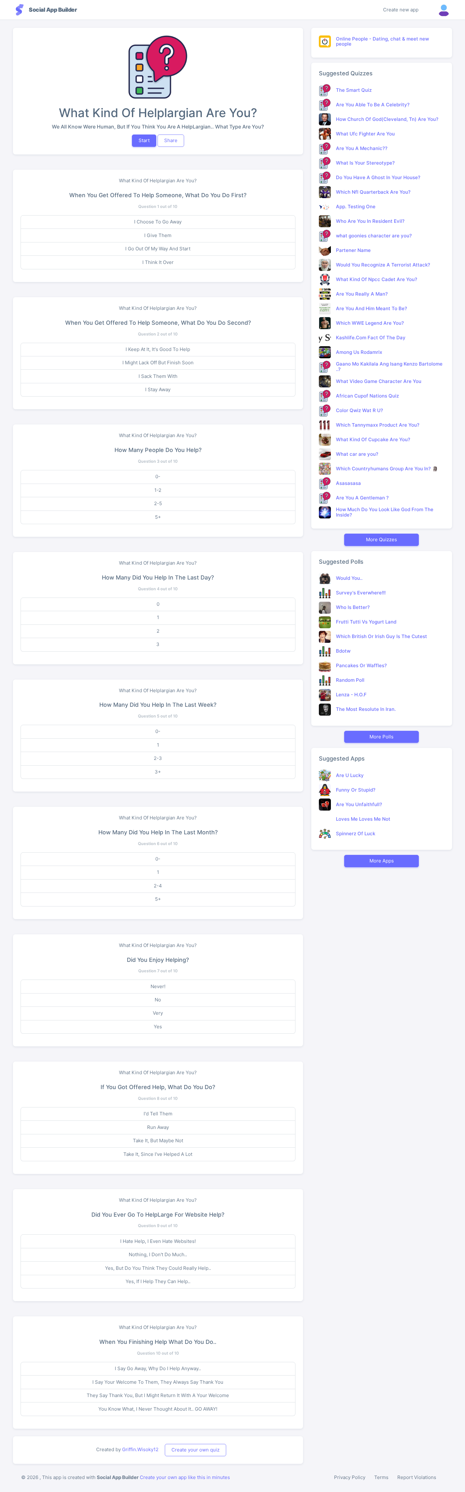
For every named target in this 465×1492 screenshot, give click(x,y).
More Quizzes (381, 539)
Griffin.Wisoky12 (140, 1449)
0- (157, 476)
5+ (158, 517)
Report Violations (416, 1477)
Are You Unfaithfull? (359, 804)
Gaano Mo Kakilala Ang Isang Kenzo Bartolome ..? (389, 366)
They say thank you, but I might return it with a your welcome (158, 1395)
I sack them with (158, 376)
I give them (157, 235)
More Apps (381, 861)
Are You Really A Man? (362, 294)
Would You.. (349, 578)
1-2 (157, 490)
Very (158, 1013)
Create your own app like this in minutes (185, 1477)
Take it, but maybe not (158, 1141)
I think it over (158, 262)
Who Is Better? (353, 607)
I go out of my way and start (157, 249)
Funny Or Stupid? (355, 790)
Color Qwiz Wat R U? (359, 410)
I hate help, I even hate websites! (158, 1241)
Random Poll (350, 680)
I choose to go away (158, 222)
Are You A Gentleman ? (362, 498)
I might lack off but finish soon (158, 363)
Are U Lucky (350, 775)
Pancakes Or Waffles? (361, 665)
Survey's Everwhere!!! (361, 593)
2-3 (158, 758)
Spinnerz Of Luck (355, 834)
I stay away (157, 389)
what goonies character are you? (374, 236)
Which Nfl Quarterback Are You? (373, 192)
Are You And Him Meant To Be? (371, 308)
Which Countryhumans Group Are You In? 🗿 (387, 469)
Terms (381, 1477)
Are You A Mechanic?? (362, 148)
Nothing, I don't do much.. (158, 1254)
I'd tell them (158, 1114)
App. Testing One (355, 207)
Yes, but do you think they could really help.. (158, 1268)
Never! (158, 986)
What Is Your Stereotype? (365, 163)
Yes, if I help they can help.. (158, 1281)
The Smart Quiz (354, 90)
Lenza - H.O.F (351, 695)
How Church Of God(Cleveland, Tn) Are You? (387, 119)
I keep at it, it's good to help (158, 349)
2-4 (158, 886)
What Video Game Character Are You (378, 381)
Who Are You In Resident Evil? (370, 221)
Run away (158, 1127)
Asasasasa (348, 483)
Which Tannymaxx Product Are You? (377, 425)
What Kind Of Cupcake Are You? (373, 439)
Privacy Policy (349, 1477)
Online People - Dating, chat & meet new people (382, 41)
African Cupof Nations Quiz (367, 396)
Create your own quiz (195, 1450)
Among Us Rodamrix (359, 352)
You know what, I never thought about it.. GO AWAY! (157, 1409)
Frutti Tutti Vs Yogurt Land (366, 622)
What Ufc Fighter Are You (365, 134)
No (158, 1000)
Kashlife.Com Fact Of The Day (371, 338)
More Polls (381, 737)
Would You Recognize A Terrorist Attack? (383, 265)
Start (144, 140)
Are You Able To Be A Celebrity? (373, 105)
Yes (158, 1027)
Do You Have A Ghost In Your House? (378, 177)
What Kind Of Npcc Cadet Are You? (376, 279)
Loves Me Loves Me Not (363, 819)
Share (170, 140)
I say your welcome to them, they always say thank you (157, 1382)
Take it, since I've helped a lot (157, 1154)
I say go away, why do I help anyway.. (158, 1368)
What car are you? (357, 454)
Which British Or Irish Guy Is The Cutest (381, 636)
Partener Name (353, 250)
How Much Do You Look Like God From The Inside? (384, 512)
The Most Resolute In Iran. (366, 709)
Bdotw (343, 651)
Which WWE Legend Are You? (370, 323)
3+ (158, 772)
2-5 (158, 503)
